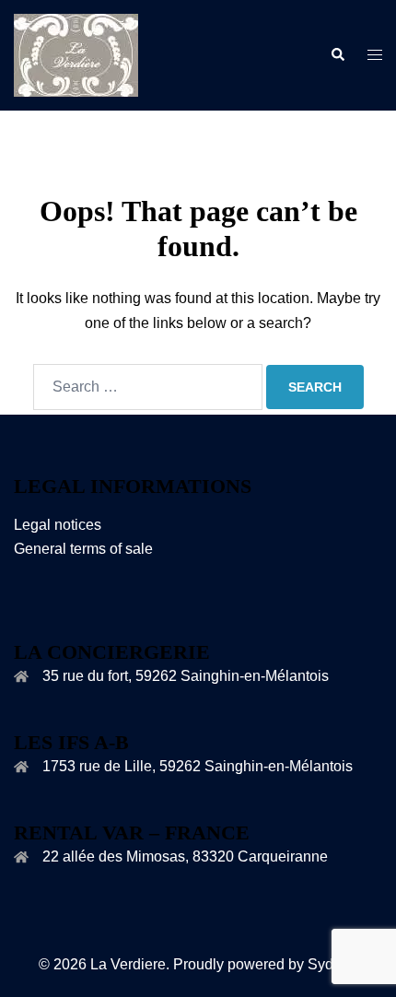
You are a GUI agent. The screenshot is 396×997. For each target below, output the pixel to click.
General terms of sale (83, 549)
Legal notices (57, 525)
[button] (337, 55)
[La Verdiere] (76, 54)
